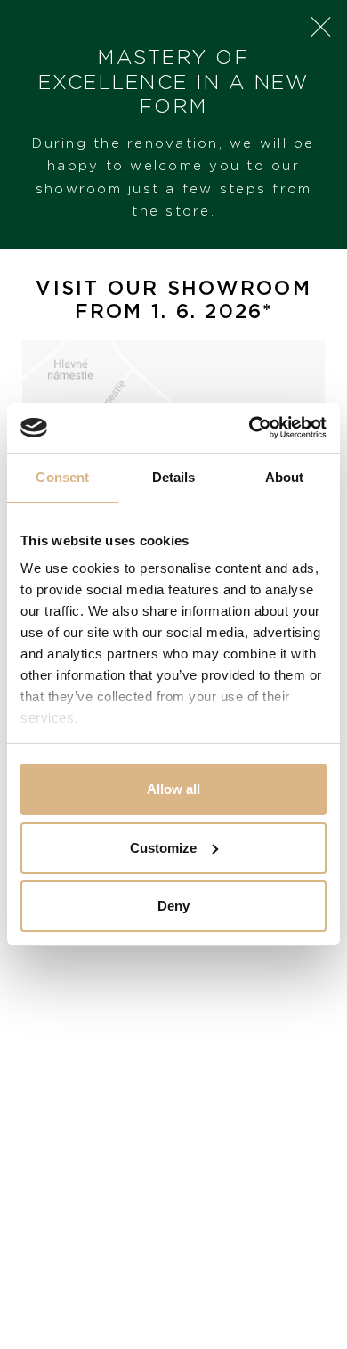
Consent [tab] (62, 477)
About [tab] (284, 477)
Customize (163, 847)
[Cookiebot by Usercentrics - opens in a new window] (250, 427)
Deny (173, 905)
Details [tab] (174, 477)
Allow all (173, 789)
